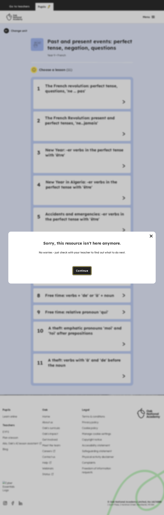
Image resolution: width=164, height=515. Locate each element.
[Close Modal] (151, 236)
